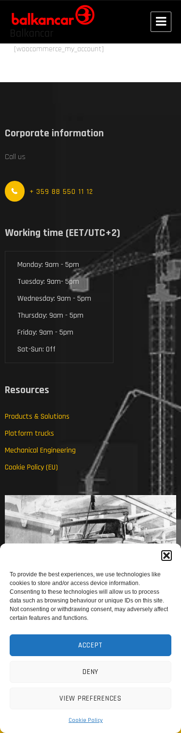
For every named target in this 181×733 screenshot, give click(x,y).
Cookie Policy (86, 720)
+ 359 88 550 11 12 (61, 191)
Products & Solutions (37, 416)
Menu (161, 22)
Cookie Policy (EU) (31, 467)
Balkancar (32, 34)
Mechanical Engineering (40, 450)
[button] (166, 555)
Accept (90, 645)
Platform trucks (29, 433)
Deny (90, 671)
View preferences (90, 698)
